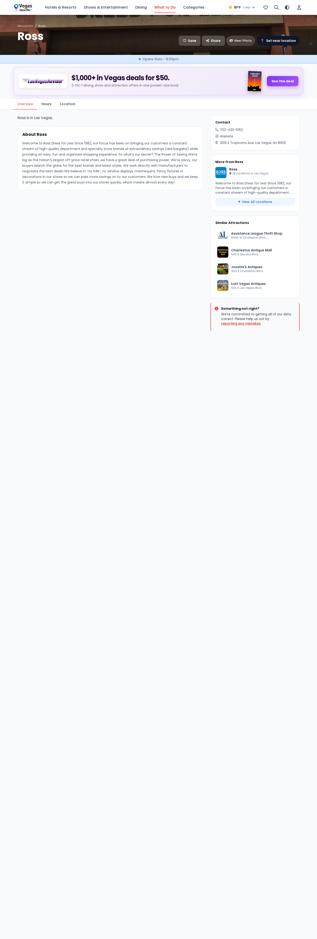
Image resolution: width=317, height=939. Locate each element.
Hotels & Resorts (60, 7)
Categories (193, 7)
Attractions (25, 26)
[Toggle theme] (287, 7)
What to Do (165, 7)
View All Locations (257, 202)
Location (67, 104)
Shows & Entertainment (106, 7)
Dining (141, 7)
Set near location (278, 40)
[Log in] (299, 7)
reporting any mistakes (241, 323)
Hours (47, 104)
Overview (25, 104)
